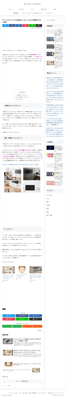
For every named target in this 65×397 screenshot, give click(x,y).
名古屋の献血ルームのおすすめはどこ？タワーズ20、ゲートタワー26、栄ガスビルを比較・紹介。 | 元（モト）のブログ (55, 97)
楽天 (47, 208)
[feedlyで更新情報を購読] (12, 326)
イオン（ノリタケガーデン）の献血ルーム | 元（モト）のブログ (54, 113)
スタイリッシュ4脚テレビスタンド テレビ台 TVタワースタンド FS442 (20, 164)
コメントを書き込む (22, 381)
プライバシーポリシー (42, 393)
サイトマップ (60, 393)
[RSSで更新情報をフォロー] (32, 326)
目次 (20, 92)
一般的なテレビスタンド (22, 95)
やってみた (49, 195)
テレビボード (20, 99)
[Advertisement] (22, 38)
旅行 (47, 201)
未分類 (48, 205)
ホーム (10, 393)
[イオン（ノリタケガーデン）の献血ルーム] (22, 269)
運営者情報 (34, 393)
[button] (62, 20)
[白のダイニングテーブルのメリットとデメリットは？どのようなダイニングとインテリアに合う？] (8, 269)
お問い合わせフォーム (52, 393)
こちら (17, 132)
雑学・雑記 (49, 215)
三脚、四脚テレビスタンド (23, 97)
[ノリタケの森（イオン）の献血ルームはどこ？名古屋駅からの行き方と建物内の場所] (35, 269)
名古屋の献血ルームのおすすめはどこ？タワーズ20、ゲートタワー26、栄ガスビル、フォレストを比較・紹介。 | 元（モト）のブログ (55, 84)
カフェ (48, 198)
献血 (47, 212)
